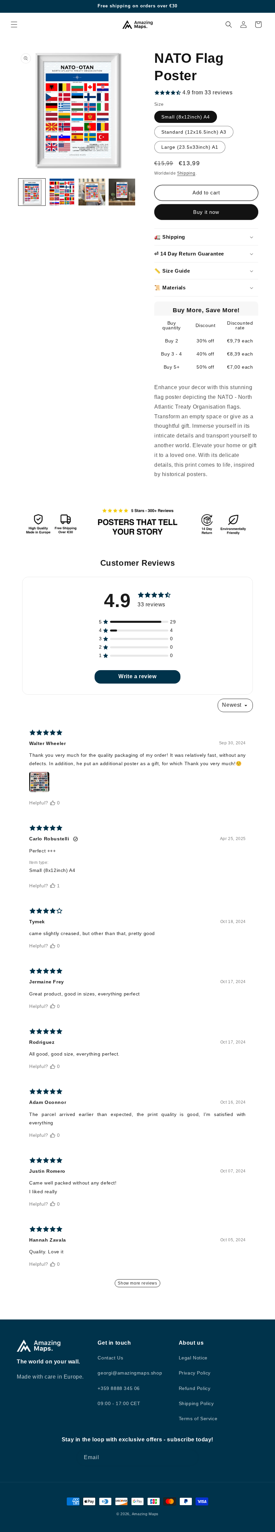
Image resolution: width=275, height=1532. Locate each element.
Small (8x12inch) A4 (185, 117)
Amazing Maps (145, 1514)
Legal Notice (193, 1357)
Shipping (186, 173)
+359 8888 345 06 (119, 1388)
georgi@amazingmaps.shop (130, 1373)
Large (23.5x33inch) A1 (189, 147)
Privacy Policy (195, 1373)
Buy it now (206, 212)
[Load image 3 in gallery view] (91, 192)
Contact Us (110, 1357)
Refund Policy (195, 1388)
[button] (14, 24)
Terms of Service (198, 1418)
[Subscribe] (190, 1457)
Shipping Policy (196, 1403)
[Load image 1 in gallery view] (31, 192)
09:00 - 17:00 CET (119, 1403)
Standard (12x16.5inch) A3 (193, 132)
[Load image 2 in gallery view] (62, 192)
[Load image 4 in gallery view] (122, 192)
